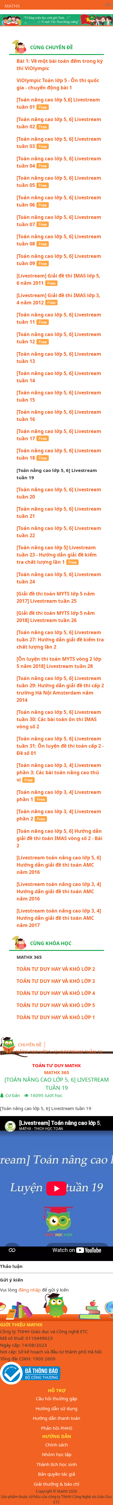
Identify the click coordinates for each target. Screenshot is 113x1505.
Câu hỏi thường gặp (56, 1398)
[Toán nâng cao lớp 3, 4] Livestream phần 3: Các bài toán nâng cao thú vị (59, 772)
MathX (12, 6)
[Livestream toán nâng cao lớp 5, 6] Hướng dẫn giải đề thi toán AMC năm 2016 (59, 864)
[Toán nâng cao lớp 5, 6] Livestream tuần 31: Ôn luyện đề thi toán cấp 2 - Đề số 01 (60, 745)
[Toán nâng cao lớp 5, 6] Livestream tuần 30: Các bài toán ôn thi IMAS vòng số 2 (59, 719)
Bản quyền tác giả (56, 1474)
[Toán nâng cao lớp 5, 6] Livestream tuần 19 (52, 1051)
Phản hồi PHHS (56, 1428)
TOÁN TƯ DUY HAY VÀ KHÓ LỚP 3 (56, 981)
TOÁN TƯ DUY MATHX (56, 1065)
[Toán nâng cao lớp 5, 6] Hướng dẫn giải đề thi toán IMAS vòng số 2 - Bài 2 (59, 838)
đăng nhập (29, 1290)
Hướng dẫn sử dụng (56, 1408)
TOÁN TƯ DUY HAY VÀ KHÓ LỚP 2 (56, 969)
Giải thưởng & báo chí (56, 1484)
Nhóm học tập (56, 1454)
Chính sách (56, 1445)
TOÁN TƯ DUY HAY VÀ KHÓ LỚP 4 (56, 993)
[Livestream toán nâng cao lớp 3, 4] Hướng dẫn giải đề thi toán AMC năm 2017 (59, 918)
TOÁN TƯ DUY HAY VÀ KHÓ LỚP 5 (56, 1005)
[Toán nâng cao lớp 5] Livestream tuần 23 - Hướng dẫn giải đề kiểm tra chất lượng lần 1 (57, 554)
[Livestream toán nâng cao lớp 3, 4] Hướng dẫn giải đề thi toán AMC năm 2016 (59, 891)
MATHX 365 (56, 1072)
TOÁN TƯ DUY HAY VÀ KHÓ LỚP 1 (56, 1017)
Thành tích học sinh (56, 1464)
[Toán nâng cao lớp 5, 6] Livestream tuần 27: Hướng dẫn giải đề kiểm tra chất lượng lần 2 (60, 639)
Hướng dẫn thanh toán (56, 1418)
